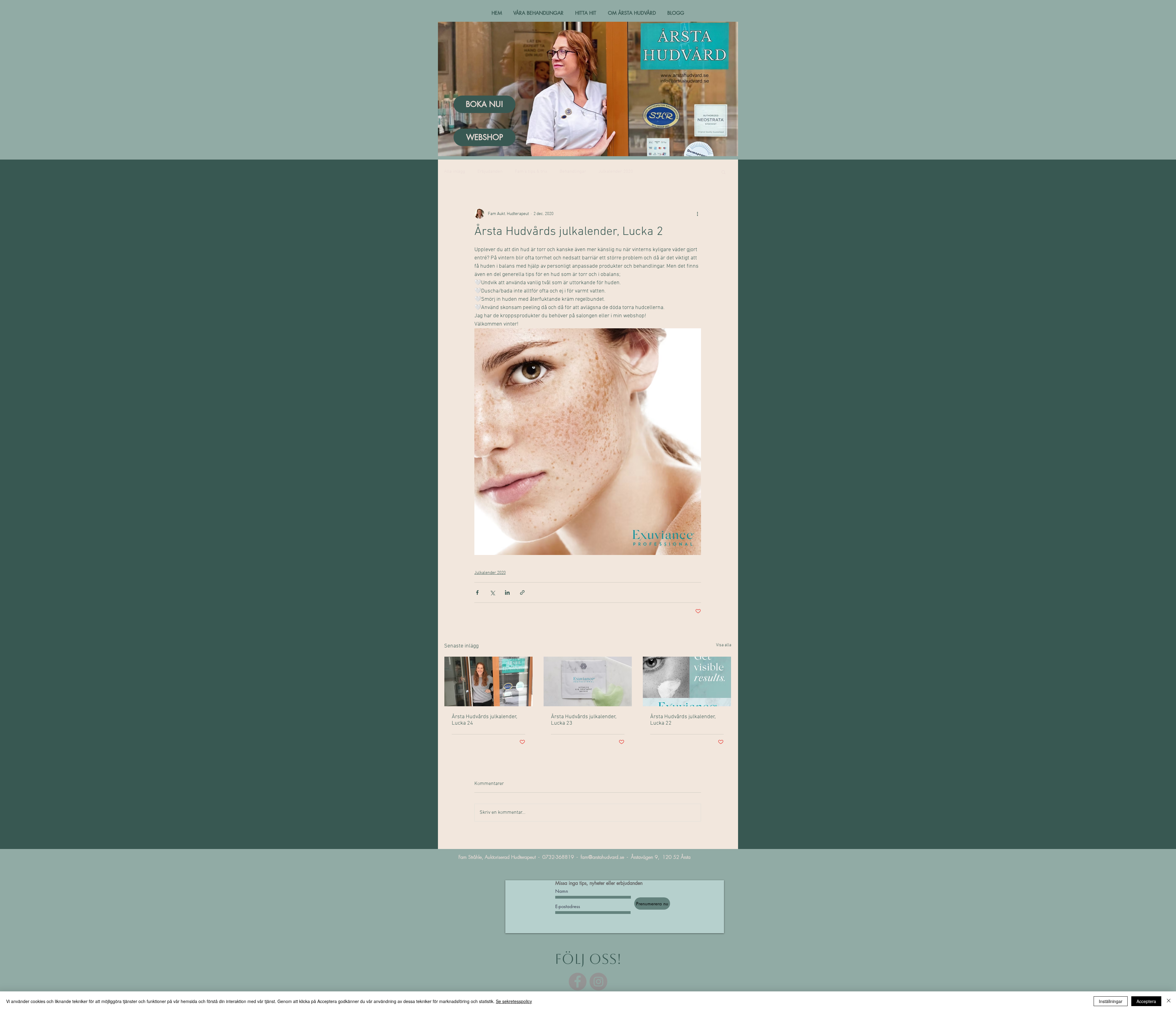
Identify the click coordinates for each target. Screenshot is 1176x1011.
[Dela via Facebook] (477, 592)
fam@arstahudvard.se (602, 857)
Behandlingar (573, 171)
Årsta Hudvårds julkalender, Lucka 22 (683, 720)
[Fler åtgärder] (697, 213)
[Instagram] (598, 981)
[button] (723, 171)
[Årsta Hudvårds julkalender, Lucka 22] (687, 681)
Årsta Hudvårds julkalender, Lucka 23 (583, 720)
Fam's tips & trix (531, 171)
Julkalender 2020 (615, 171)
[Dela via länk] (522, 592)
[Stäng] (1168, 1001)
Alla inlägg (454, 171)
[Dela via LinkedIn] (507, 592)
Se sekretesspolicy (514, 1001)
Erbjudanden (490, 171)
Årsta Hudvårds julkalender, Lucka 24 (484, 720)
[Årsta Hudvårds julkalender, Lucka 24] (488, 681)
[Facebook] (577, 981)
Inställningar (1110, 1001)
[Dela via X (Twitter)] (492, 592)
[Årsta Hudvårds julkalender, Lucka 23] (588, 681)
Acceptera (1146, 1001)
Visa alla (723, 645)
